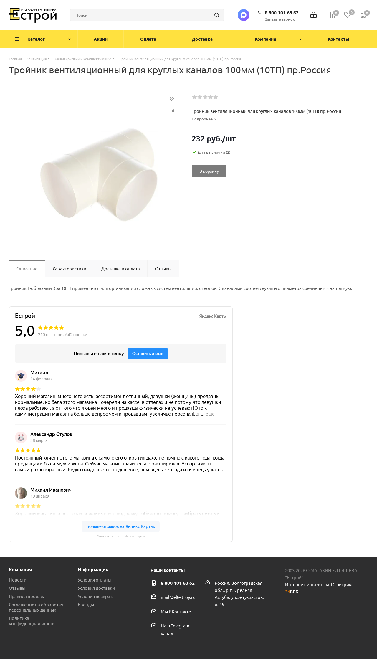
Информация (93, 569)
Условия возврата (96, 596)
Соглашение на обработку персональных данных (36, 607)
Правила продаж (26, 596)
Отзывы (17, 588)
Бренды (86, 604)
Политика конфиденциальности (32, 620)
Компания (20, 569)
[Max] (243, 15)
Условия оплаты (94, 579)
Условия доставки (96, 588)
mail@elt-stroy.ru (178, 597)
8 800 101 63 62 (282, 12)
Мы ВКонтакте (176, 611)
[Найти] (217, 15)
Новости (18, 579)
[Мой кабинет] (313, 15)
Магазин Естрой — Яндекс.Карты (121, 536)
